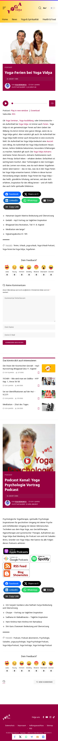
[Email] (37, 737)
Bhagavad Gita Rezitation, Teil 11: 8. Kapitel (25, 224)
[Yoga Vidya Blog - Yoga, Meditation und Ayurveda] (14, 8)
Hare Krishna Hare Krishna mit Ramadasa (24, 621)
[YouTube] (47, 717)
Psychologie (44, 638)
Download (35, 110)
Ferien (45, 124)
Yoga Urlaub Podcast (45, 245)
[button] (5, 8)
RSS (13, 114)
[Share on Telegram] (32, 737)
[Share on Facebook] (15, 737)
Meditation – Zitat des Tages (15, 404)
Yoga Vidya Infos (21, 85)
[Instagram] (50, 717)
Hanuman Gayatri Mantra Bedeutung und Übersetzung (30, 215)
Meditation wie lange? (15, 229)
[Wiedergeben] (5, 103)
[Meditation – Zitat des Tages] (48, 407)
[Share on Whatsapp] (26, 737)
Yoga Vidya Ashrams (42, 151)
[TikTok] (53, 717)
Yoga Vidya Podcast (11, 645)
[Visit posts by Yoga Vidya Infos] (7, 86)
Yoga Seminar (12, 120)
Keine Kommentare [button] (46, 682)
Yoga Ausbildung (26, 120)
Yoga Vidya (23, 124)
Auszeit (50, 141)
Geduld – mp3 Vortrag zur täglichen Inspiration (26, 220)
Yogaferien (30, 249)
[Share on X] (20, 737)
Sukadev (6, 641)
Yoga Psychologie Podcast (37, 641)
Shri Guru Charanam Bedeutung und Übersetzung (27, 626)
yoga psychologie (18, 641)
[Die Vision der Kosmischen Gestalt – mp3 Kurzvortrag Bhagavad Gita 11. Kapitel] (48, 368)
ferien (16, 245)
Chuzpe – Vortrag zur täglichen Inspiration (24, 612)
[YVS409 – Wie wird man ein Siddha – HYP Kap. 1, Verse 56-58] (48, 381)
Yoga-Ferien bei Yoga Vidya (14, 249)
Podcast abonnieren (29, 638)
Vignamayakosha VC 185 (16, 233)
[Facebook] (43, 717)
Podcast (8, 67)
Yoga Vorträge (26, 645)
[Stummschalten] (52, 103)
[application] (29, 103)
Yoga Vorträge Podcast (42, 645)
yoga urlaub (31, 245)
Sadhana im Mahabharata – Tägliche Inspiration (27, 617)
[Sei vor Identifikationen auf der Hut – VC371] (48, 394)
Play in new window (19, 110)
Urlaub (22, 245)
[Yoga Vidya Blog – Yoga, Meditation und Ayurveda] (6, 717)
